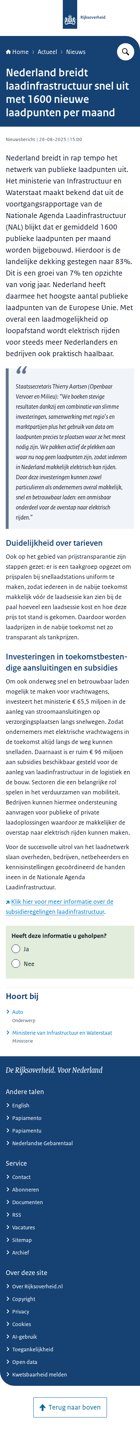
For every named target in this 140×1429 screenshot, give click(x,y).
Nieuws (75, 52)
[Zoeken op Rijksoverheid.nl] (125, 51)
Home (20, 52)
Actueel (47, 52)
